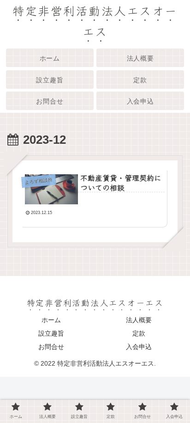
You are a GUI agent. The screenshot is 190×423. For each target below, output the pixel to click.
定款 (138, 333)
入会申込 (139, 346)
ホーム (51, 320)
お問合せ (51, 346)
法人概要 (139, 320)
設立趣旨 (51, 333)
